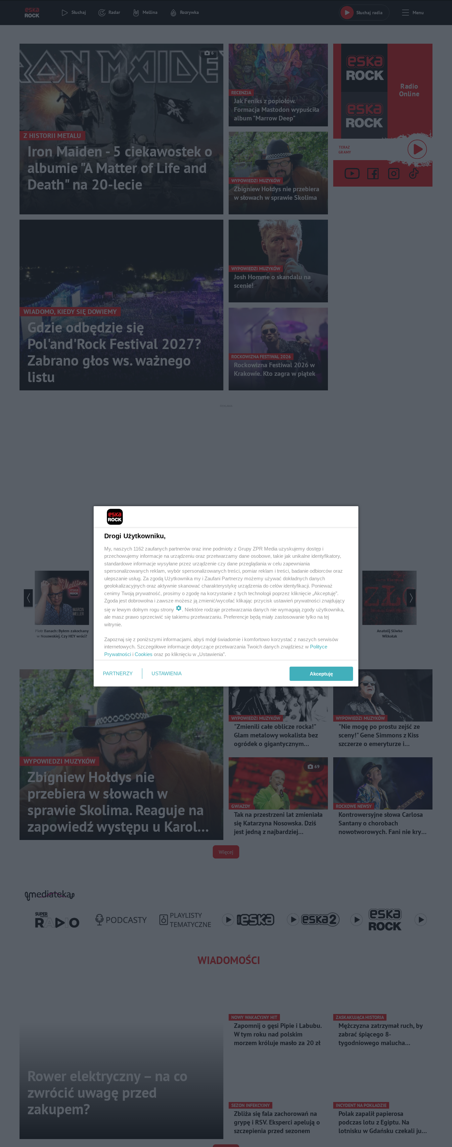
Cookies (144, 654)
